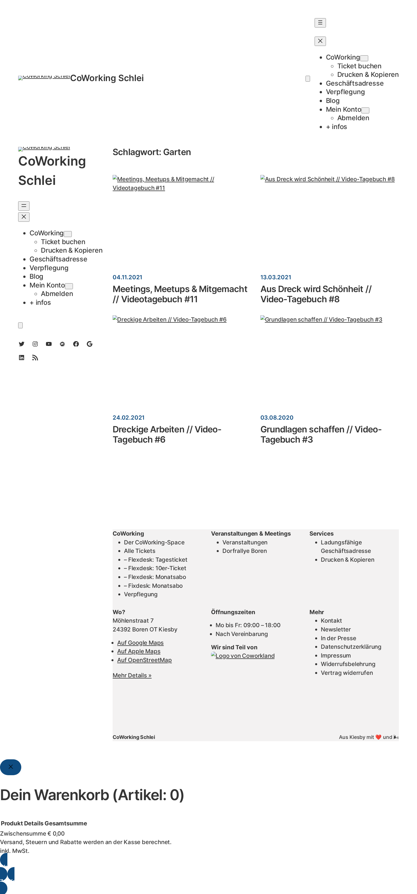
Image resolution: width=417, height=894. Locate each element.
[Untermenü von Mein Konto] (365, 110)
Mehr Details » (132, 675)
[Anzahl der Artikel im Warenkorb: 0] (308, 79)
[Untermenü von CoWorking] (364, 58)
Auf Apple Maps (138, 651)
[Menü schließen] (320, 41)
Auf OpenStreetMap (144, 659)
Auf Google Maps (140, 642)
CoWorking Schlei (107, 78)
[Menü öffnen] (320, 23)
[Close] (10, 767)
